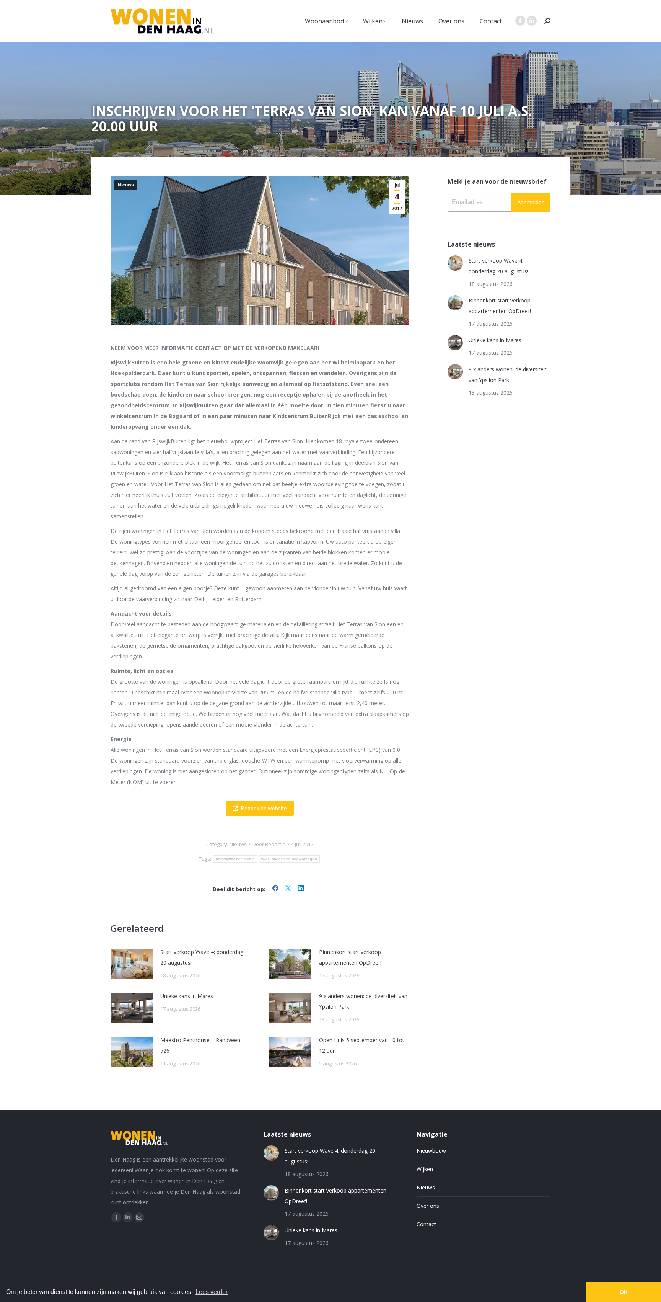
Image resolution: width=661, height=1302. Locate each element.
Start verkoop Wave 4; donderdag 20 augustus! (201, 957)
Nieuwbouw (431, 1150)
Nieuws (126, 185)
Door (268, 844)
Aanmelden (531, 202)
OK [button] (624, 1292)
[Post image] (132, 964)
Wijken (425, 1169)
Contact (426, 1224)
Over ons (428, 1205)
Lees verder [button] (211, 1292)
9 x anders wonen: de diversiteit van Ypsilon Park (363, 1001)
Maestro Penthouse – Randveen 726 (200, 1045)
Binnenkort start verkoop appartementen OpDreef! (350, 957)
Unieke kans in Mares (186, 996)
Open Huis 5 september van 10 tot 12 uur (361, 1045)
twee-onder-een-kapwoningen (289, 859)
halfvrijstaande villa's (235, 859)
